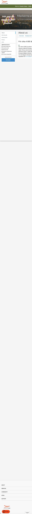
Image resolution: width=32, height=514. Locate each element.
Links (3, 42)
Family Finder (23, 6)
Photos (3, 39)
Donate (8, 60)
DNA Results (4, 35)
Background (28, 35)
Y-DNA (29, 6)
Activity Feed (4, 37)
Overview (21, 35)
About (3, 32)
